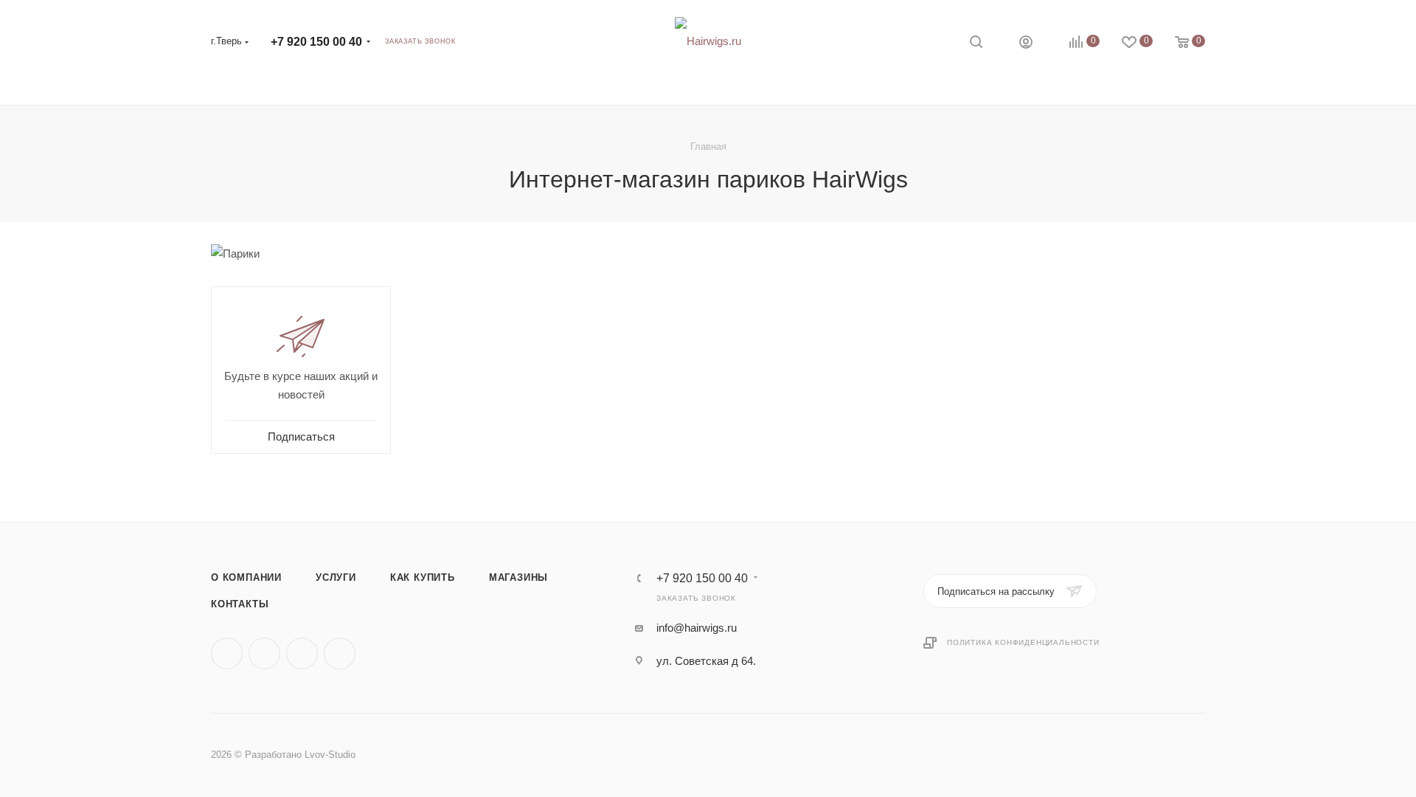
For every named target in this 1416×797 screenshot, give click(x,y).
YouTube (339, 653)
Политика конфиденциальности (1023, 642)
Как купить (422, 577)
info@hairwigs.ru (696, 627)
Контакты (239, 604)
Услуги (336, 577)
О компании (246, 577)
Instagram (302, 653)
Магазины (518, 577)
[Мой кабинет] (1025, 44)
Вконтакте (227, 653)
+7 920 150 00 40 (316, 41)
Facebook (264, 653)
